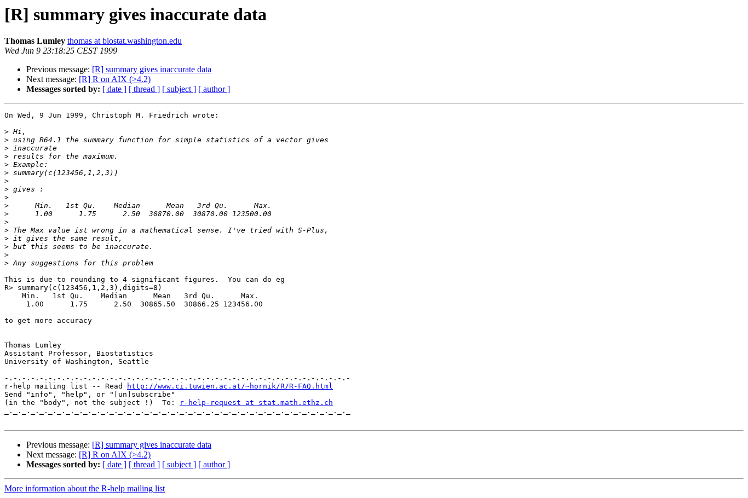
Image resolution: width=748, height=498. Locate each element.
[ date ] (114, 89)
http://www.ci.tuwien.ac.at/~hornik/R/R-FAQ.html (230, 386)
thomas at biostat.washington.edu (124, 40)
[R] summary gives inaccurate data (151, 69)
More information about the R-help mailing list (84, 488)
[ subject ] (179, 89)
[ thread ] (144, 89)
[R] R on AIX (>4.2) (115, 79)
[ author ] (214, 89)
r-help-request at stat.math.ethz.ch (256, 402)
